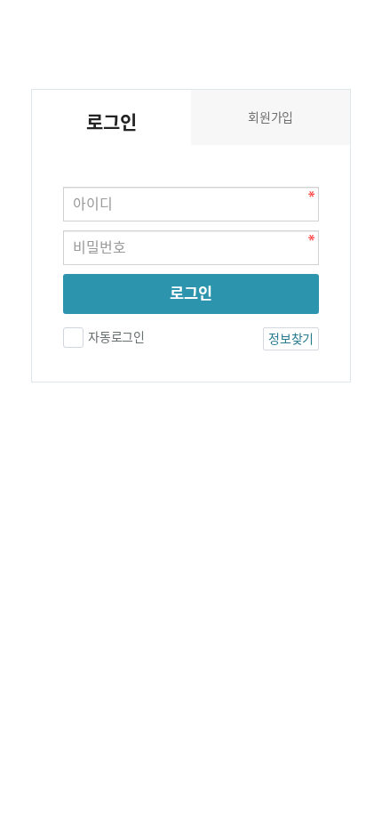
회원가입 (270, 117)
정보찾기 (291, 339)
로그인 (191, 293)
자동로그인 (116, 337)
